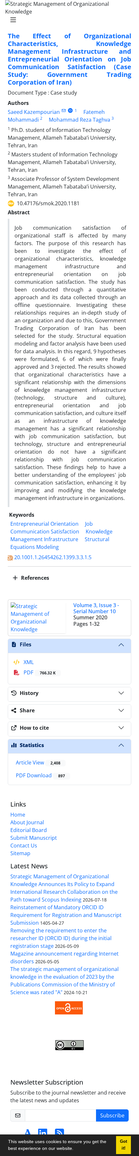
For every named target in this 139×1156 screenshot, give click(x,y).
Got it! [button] (123, 1145)
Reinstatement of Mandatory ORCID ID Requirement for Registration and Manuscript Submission (66, 915)
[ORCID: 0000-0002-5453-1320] (70, 110)
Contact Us (23, 845)
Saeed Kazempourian (34, 112)
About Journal (27, 822)
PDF (39, 672)
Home (17, 814)
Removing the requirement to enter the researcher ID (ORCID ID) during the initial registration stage (61, 938)
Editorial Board (28, 830)
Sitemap (20, 853)
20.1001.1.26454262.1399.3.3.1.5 (52, 557)
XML (28, 662)
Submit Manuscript (33, 837)
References (34, 577)
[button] (76, 1149)
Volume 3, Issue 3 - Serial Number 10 (96, 608)
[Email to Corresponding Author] (63, 110)
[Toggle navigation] (67, 19)
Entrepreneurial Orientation (44, 523)
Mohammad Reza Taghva (79, 119)
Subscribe (112, 1115)
